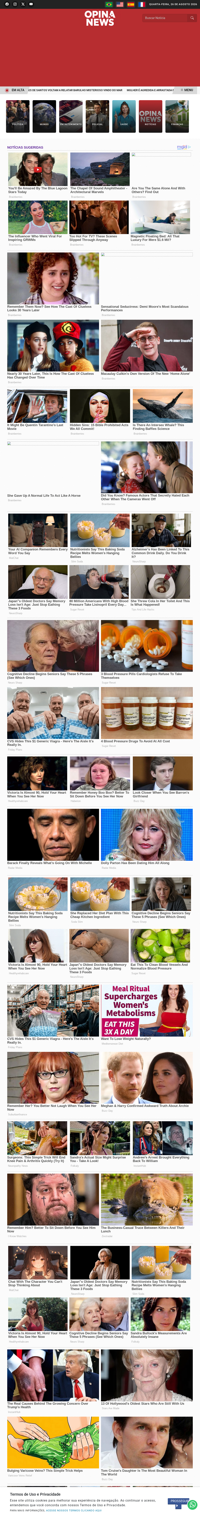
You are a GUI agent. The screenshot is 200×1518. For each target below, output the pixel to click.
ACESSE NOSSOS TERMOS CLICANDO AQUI (74, 1510)
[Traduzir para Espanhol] (131, 4)
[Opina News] (100, 18)
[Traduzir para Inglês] (120, 4)
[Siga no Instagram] (15, 4)
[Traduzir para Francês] (142, 4)
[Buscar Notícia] (192, 18)
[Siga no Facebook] (7, 4)
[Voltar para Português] (109, 4)
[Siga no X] (23, 4)
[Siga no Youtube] (31, 4)
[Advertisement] (100, 57)
